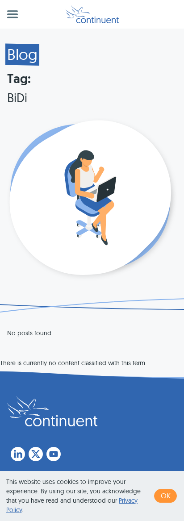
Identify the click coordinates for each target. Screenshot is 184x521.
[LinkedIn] (18, 454)
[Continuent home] (92, 14)
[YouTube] (53, 454)
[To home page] (52, 411)
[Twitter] (36, 454)
